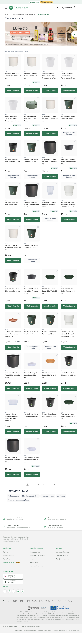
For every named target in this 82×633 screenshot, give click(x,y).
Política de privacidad (30, 630)
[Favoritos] (19, 55)
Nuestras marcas (8, 555)
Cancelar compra (74, 630)
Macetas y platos (48, 496)
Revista (5, 552)
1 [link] (27, 484)
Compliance (6, 559)
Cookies (40, 630)
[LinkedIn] (13, 591)
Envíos (32, 559)
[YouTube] (18, 591)
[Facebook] (5, 591)
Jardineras (61, 496)
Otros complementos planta (18, 500)
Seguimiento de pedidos (37, 555)
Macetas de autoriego (30, 496)
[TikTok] (22, 591)
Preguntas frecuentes (36, 566)
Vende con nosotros (62, 555)
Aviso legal (18, 630)
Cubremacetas (13, 496)
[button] (6, 8)
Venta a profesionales (63, 552)
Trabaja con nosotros (62, 559)
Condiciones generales (51, 630)
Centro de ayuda (11, 527)
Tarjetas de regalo (11, 562)
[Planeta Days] (41, 34)
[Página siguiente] (54, 484)
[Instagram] (9, 591)
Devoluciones (34, 562)
